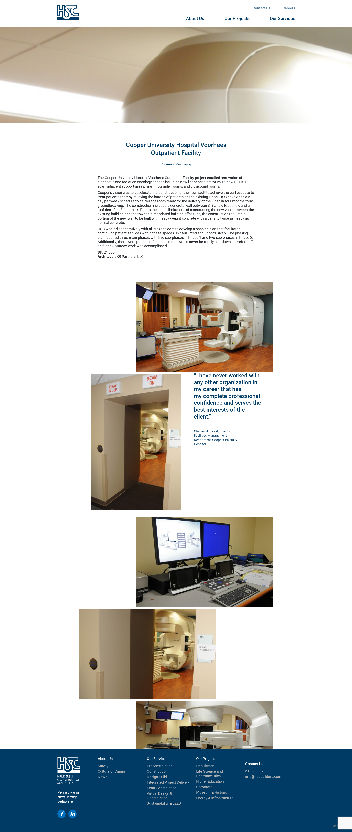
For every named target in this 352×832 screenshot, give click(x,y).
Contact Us (262, 8)
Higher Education (210, 781)
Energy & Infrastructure (214, 798)
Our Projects (237, 18)
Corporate (204, 787)
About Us (195, 18)
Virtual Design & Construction (159, 795)
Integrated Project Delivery (168, 782)
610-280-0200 (256, 771)
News (102, 777)
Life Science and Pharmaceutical (209, 773)
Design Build (157, 777)
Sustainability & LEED (164, 803)
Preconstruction (160, 766)
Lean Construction (162, 788)
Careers (288, 8)
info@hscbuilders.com (263, 776)
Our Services (282, 18)
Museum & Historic (211, 792)
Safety (103, 766)
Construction (157, 771)
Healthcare (205, 766)
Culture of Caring (111, 771)
